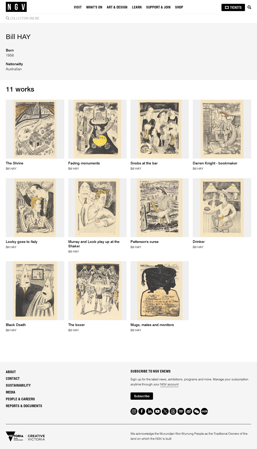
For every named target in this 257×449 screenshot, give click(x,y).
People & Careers (20, 399)
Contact (13, 379)
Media (10, 392)
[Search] (249, 7)
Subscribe (142, 396)
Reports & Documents (24, 406)
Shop (179, 7)
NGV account (169, 384)
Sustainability (18, 385)
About (11, 372)
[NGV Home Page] (16, 7)
